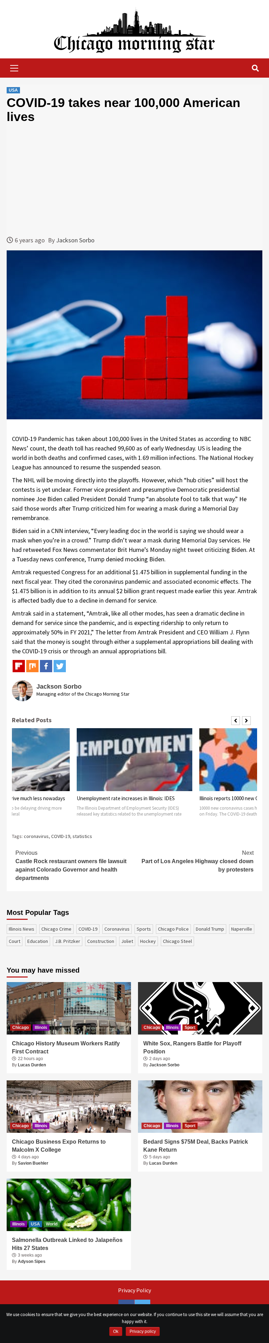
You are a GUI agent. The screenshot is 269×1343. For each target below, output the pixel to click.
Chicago (20, 1027)
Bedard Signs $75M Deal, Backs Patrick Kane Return (195, 1145)
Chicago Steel (177, 941)
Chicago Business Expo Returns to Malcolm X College (59, 1145)
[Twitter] (60, 666)
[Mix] (32, 666)
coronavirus (36, 836)
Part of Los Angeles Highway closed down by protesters (198, 861)
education (37, 941)
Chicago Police (173, 929)
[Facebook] (46, 666)
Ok (115, 1331)
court (14, 941)
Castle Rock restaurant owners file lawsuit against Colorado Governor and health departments (70, 865)
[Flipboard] (19, 666)
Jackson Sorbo (75, 240)
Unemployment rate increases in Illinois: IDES (126, 798)
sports (144, 929)
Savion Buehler (33, 1163)
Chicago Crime (56, 929)
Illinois (41, 1027)
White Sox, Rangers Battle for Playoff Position (192, 1047)
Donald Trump (210, 929)
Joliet (127, 941)
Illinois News (21, 929)
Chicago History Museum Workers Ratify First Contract (66, 1047)
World (51, 1224)
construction (100, 941)
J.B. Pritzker (67, 941)
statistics (82, 836)
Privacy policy (143, 1331)
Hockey (148, 941)
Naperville (241, 929)
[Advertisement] (134, 179)
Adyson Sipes (32, 1261)
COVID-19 (60, 836)
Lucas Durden (32, 1065)
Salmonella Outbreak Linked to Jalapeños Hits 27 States (67, 1244)
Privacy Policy (134, 1290)
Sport (190, 1027)
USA (13, 90)
